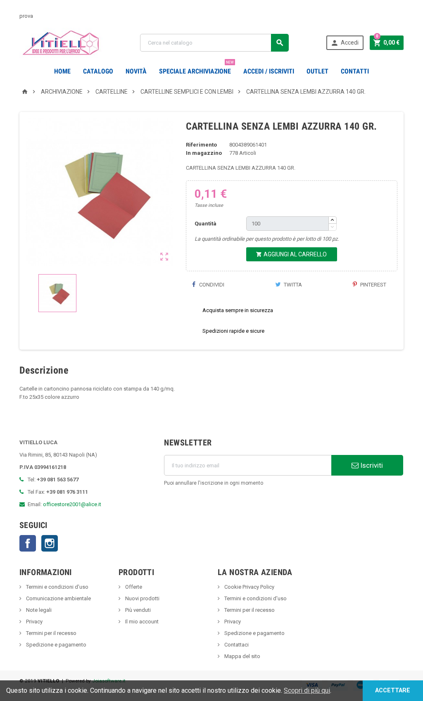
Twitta (292, 285)
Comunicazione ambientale (58, 598)
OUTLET (317, 71)
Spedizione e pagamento (55, 645)
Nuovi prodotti (141, 598)
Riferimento (201, 145)
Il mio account (141, 621)
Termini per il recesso (50, 633)
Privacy (34, 621)
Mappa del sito (241, 656)
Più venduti (137, 610)
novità (136, 71)
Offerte (133, 587)
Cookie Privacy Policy (248, 587)
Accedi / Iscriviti (268, 71)
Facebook (27, 543)
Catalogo (98, 71)
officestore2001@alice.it (72, 504)
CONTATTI (355, 71)
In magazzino (204, 153)
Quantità (205, 223)
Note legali (38, 610)
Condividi (211, 285)
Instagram (49, 543)
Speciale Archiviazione (196, 68)
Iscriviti (371, 465)
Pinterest (372, 285)
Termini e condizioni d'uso (56, 587)
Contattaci (236, 645)
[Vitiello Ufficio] (60, 42)
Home (62, 71)
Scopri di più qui (307, 690)
